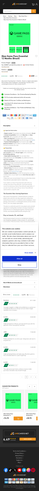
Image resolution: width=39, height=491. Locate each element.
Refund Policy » (19, 455)
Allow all (19, 258)
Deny (19, 265)
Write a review (28, 439)
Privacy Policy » (19, 453)
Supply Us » (19, 460)
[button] (29, 386)
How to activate (5, 71)
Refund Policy (15, 171)
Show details (29, 253)
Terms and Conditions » (19, 451)
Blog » (19, 462)
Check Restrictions (5, 66)
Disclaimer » (19, 458)
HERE (33, 140)
